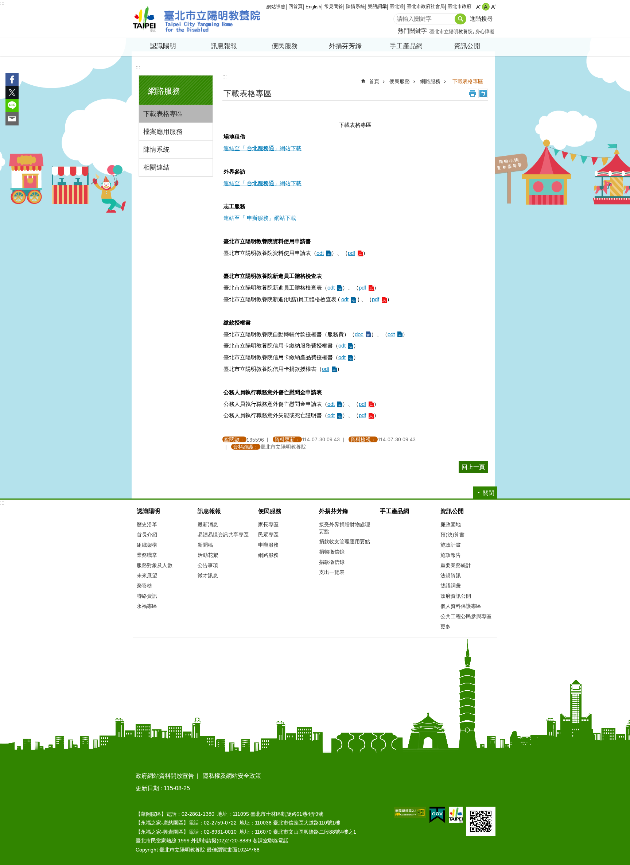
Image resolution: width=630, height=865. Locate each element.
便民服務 (399, 81)
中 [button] (486, 7)
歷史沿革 (147, 524)
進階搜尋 (481, 19)
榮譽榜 (144, 586)
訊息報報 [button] (224, 46)
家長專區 (268, 524)
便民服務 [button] (285, 46)
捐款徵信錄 (332, 562)
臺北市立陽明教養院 (196, 19)
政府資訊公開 (455, 596)
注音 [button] (483, 93)
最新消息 (208, 524)
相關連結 (156, 167)
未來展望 (147, 575)
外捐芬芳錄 (333, 511)
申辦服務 (268, 545)
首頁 (374, 81)
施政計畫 (450, 545)
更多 (445, 626)
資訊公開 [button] (467, 46)
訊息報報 (209, 511)
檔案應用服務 (163, 131)
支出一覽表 (332, 572)
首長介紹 (147, 535)
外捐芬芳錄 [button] (345, 46)
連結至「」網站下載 (262, 148)
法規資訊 (450, 575)
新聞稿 (205, 545)
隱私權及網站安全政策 (232, 776)
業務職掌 (147, 555)
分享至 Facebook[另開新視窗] (12, 79)
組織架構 (147, 545)
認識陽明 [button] (163, 46)
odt (320, 253)
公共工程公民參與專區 (465, 616)
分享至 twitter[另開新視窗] (12, 92)
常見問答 (333, 6)
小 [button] (478, 7)
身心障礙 (484, 31)
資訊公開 (452, 511)
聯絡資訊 (147, 596)
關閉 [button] (488, 493)
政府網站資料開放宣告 (165, 776)
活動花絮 (208, 555)
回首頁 (295, 6)
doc (359, 334)
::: (2, 3)
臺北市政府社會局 (426, 6)
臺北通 (397, 6)
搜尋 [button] (460, 18)
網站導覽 (276, 6)
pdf (351, 253)
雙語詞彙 (377, 6)
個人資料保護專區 (460, 606)
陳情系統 (355, 6)
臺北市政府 (459, 6)
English (313, 6)
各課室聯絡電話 (270, 840)
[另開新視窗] (410, 812)
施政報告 (450, 555)
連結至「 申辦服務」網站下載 (259, 218)
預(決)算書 (452, 535)
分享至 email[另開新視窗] (12, 118)
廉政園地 (450, 524)
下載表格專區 (163, 113)
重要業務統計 (455, 565)
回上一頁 (473, 467)
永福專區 (147, 606)
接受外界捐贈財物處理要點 (344, 527)
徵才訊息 (208, 575)
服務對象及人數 (154, 565)
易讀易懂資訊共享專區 (223, 535)
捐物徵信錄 (332, 552)
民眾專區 (268, 535)
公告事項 (208, 565)
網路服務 (430, 81)
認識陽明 (148, 511)
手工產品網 (406, 46)
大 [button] (493, 7)
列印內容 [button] (472, 93)
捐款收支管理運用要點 (344, 541)
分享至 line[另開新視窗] (12, 105)
